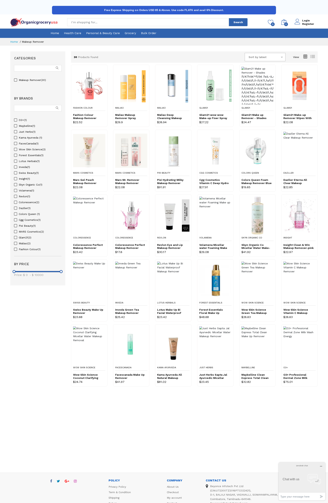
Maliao (119, 108)
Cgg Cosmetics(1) (30, 219)
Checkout (173, 492)
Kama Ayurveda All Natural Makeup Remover (169, 376)
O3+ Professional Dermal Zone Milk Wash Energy (295, 376)
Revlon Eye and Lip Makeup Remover (170, 246)
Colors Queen (250, 173)
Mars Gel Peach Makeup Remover (84, 181)
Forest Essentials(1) (31, 155)
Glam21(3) (25, 237)
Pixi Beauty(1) (27, 225)
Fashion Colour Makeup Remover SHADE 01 (84, 116)
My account (174, 497)
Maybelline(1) (27, 125)
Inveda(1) (24, 166)
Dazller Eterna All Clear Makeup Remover (295, 181)
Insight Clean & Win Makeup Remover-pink (298, 246)
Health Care (72, 33)
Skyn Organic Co (251, 237)
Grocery (130, 33)
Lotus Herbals (166, 302)
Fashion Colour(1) (30, 249)
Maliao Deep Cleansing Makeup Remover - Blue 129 (170, 116)
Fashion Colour (83, 108)
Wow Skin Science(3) (32, 149)
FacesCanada (123, 367)
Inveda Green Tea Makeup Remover (127, 311)
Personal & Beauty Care (103, 33)
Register (308, 23)
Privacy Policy (117, 486)
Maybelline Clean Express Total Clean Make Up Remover (255, 376)
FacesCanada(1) (29, 143)
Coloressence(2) (29, 202)
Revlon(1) (24, 196)
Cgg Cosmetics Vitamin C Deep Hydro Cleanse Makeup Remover (214, 181)
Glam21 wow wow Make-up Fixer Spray (213, 116)
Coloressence (82, 237)
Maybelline (248, 367)
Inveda (119, 302)
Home (55, 33)
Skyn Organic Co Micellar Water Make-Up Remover (255, 246)
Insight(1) (24, 178)
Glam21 (203, 108)
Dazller (288, 173)
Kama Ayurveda (166, 367)
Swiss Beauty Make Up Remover (88, 311)
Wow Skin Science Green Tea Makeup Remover (254, 311)
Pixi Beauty (163, 173)
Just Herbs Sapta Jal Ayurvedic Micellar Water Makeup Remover (213, 376)
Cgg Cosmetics (208, 173)
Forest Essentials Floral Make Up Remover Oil (211, 311)
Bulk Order (148, 33)
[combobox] (265, 57)
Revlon (161, 237)
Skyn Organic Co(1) (30, 184)
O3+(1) (23, 119)
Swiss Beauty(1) (29, 172)
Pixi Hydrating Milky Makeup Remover (170, 181)
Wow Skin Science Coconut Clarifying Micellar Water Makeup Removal (85, 376)
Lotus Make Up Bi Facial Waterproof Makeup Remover (169, 311)
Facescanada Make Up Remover (130, 376)
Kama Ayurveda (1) (30, 137)
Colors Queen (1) (29, 213)
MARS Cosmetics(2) (31, 231)
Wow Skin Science (252, 302)
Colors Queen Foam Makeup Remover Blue (256, 181)
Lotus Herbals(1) (29, 161)
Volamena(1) (26, 190)
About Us (173, 486)
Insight (287, 237)
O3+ (285, 367)
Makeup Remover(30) (32, 79)
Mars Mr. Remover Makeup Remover (127, 181)
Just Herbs (206, 367)
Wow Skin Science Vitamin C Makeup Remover (295, 311)
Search (238, 22)
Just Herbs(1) (27, 131)
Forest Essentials (210, 302)
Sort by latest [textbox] (257, 57)
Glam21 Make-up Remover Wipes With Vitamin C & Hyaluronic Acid (297, 116)
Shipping (114, 497)
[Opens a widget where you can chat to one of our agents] (302, 481)
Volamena (205, 237)
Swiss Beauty (81, 302)
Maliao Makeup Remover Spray (125, 116)
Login (306, 20)
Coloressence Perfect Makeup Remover (88, 246)
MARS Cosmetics (83, 173)
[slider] (14, 271)
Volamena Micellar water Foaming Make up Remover (213, 246)
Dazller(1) (25, 208)
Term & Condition (120, 492)
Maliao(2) (25, 243)
